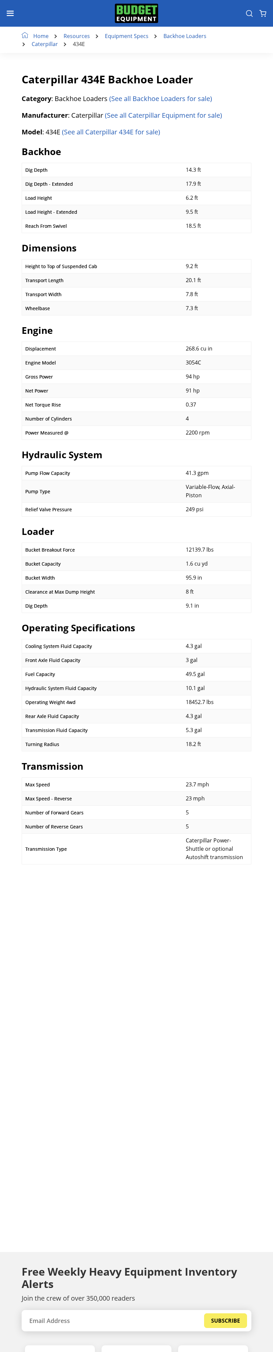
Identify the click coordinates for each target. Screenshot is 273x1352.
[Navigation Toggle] (12, 13)
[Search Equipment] (249, 13)
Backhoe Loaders (184, 36)
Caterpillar (45, 44)
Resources (77, 36)
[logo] (136, 13)
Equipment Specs (126, 36)
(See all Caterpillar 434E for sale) (111, 131)
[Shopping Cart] (262, 13)
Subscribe (225, 1320)
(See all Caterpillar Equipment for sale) (163, 115)
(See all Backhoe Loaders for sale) (160, 98)
